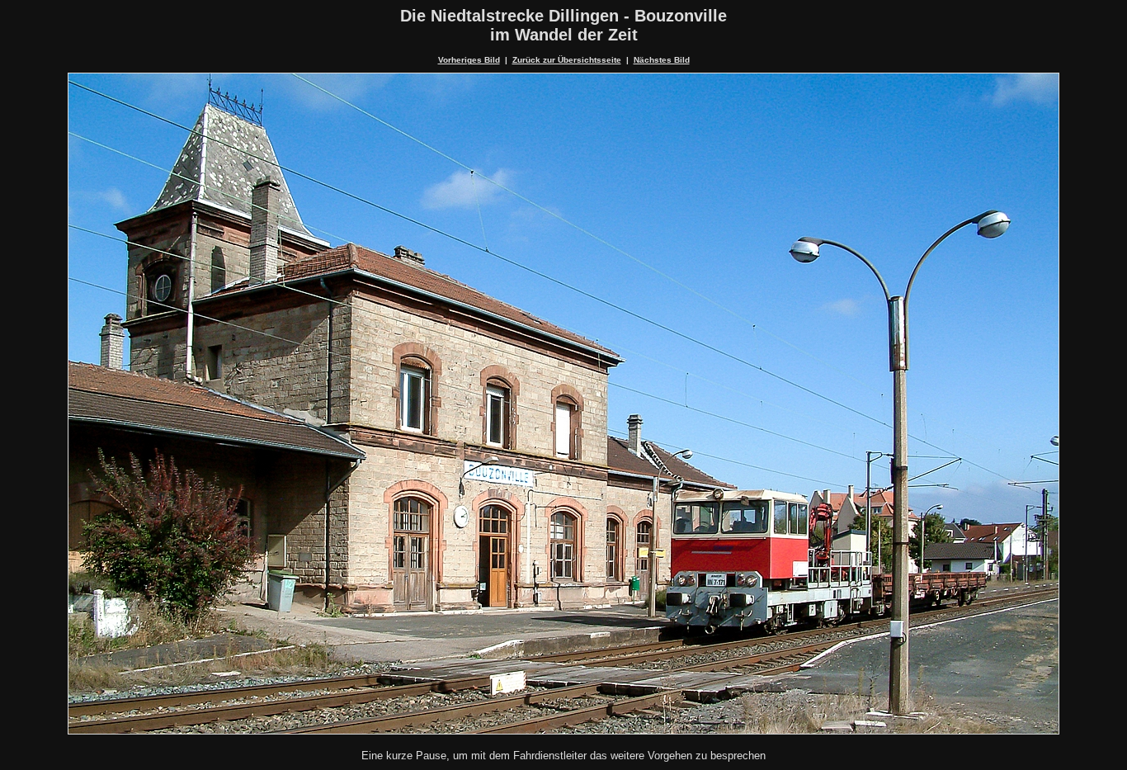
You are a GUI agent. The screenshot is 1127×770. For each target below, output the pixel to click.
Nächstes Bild (662, 59)
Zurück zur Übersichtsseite (566, 59)
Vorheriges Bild (469, 59)
